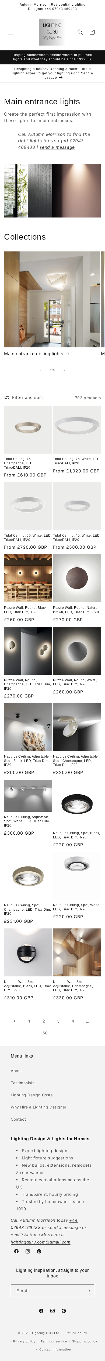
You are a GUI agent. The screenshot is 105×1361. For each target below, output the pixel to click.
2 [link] (44, 1021)
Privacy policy (24, 1341)
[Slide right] (64, 370)
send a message (57, 147)
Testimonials (22, 1082)
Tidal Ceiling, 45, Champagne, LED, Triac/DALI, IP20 (19, 463)
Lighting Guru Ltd (46, 1333)
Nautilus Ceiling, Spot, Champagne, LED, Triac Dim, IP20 (27, 909)
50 (45, 1033)
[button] (11, 32)
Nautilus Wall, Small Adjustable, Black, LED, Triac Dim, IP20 (27, 986)
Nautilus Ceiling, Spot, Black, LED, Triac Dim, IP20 (76, 835)
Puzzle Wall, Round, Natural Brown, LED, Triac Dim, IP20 (76, 610)
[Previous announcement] (10, 7)
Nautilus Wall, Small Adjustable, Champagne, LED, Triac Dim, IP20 (73, 986)
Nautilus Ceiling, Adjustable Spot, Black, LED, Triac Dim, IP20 (27, 761)
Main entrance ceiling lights (34, 353)
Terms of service (54, 1341)
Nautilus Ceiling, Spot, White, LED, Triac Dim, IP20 (76, 907)
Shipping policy (84, 1341)
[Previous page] (15, 1021)
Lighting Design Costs (32, 1095)
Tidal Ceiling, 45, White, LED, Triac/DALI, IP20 (77, 538)
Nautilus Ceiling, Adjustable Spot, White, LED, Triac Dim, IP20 (27, 821)
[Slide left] (41, 370)
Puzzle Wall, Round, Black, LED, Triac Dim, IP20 (26, 610)
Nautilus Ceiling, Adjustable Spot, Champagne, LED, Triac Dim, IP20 (75, 761)
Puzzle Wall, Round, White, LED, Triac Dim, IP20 (75, 682)
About (16, 1070)
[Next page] (60, 1033)
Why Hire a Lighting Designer (38, 1107)
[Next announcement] (95, 7)
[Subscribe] (88, 1290)
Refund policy (76, 1333)
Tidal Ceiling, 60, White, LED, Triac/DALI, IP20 (28, 538)
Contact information (55, 1349)
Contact (18, 1119)
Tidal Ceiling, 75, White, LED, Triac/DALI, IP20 (77, 461)
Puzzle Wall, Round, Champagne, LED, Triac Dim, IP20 (27, 684)
